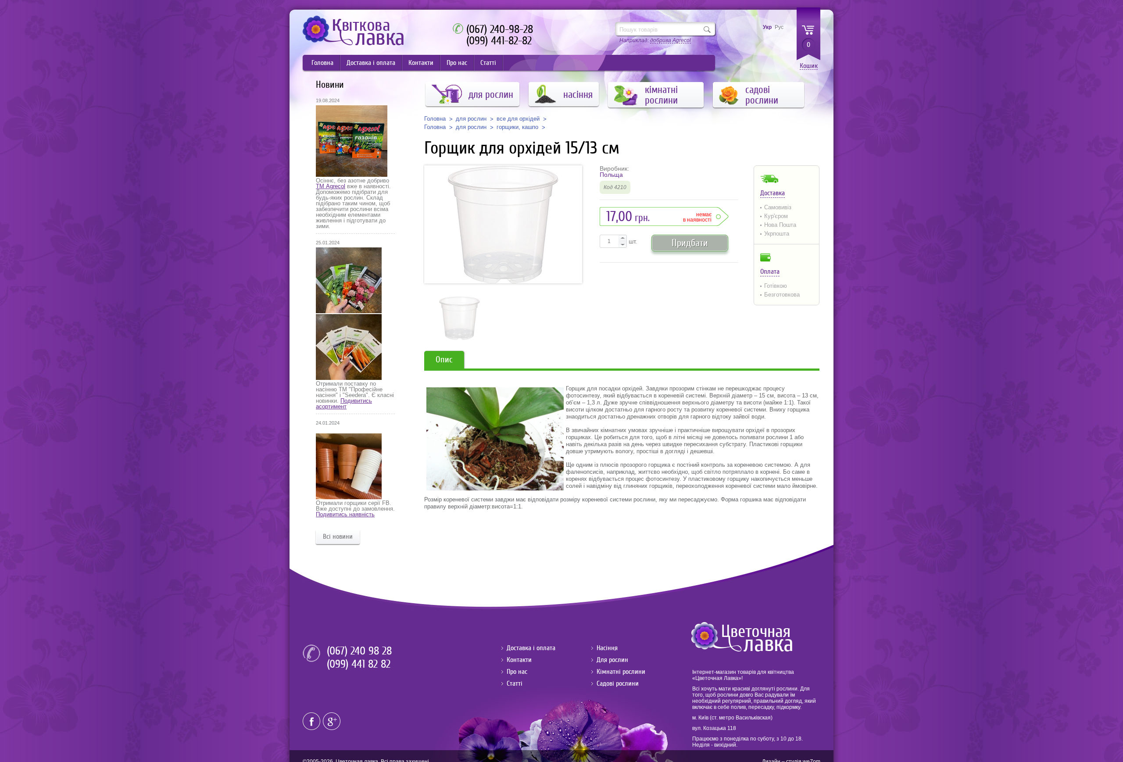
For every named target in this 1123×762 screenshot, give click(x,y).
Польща (611, 174)
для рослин (471, 119)
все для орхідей (518, 119)
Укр (767, 27)
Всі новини (338, 536)
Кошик (809, 66)
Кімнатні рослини (621, 672)
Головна (322, 63)
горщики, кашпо (517, 127)
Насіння (607, 648)
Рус (779, 27)
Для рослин (612, 660)
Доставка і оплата (371, 63)
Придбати (690, 242)
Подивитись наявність (345, 514)
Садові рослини (618, 683)
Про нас (457, 63)
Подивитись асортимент (344, 403)
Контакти (420, 63)
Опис (444, 359)
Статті (488, 63)
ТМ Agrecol (330, 186)
